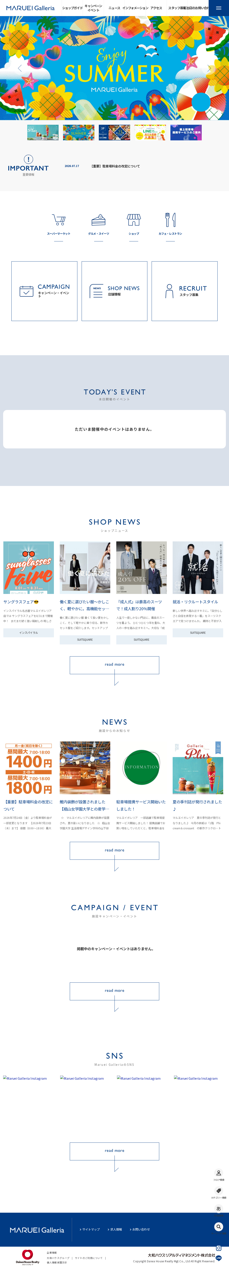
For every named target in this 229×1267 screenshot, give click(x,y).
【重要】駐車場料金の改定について (115, 166)
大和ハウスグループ (58, 1258)
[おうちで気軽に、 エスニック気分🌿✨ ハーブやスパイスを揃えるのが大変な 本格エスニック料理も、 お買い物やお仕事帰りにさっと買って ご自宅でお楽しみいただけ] (29, 1105)
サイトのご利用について (89, 1258)
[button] (20, 68)
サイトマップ (91, 1229)
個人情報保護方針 (57, 1262)
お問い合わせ (141, 1229)
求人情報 (116, 1229)
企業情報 (52, 1252)
